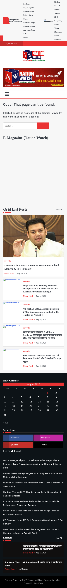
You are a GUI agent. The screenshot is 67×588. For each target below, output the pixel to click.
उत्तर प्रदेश (7, 261)
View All (59, 210)
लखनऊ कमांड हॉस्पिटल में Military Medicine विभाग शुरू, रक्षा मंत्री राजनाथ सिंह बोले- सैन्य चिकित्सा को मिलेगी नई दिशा (42, 335)
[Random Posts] (57, 94)
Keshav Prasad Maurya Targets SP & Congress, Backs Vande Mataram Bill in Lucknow (58, 20)
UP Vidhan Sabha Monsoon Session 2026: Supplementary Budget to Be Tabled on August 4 (41, 312)
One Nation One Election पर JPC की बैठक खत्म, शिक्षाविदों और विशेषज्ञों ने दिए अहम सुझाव (42, 358)
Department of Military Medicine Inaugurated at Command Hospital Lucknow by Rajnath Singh (41, 288)
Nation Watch (9, 274)
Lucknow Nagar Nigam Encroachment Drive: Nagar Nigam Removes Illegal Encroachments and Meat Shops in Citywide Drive (32, 464)
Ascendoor (56, 580)
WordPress (38, 583)
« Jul (5, 422)
